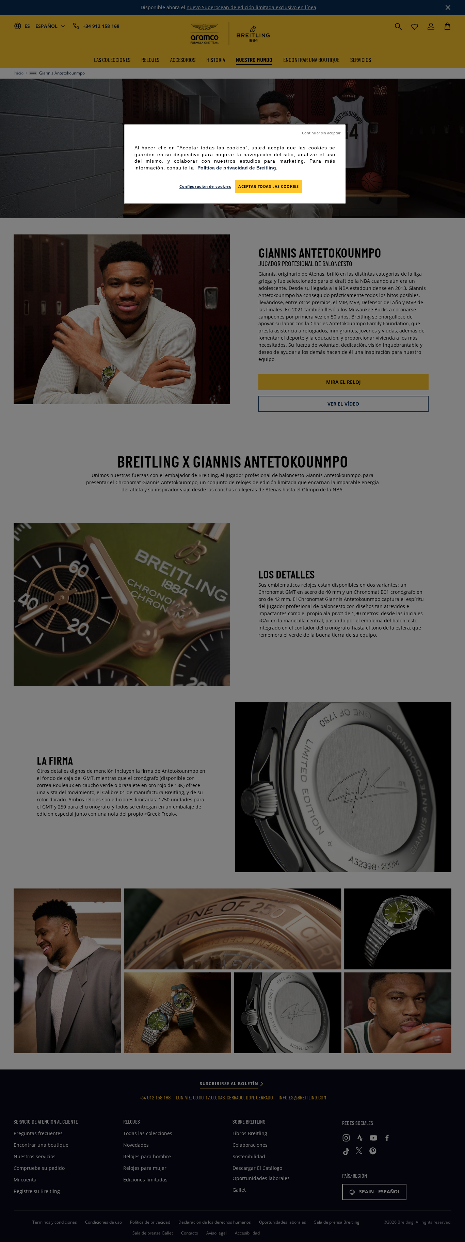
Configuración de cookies (205, 186)
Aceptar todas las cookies (268, 186)
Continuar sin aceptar (321, 133)
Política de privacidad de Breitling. (237, 167)
